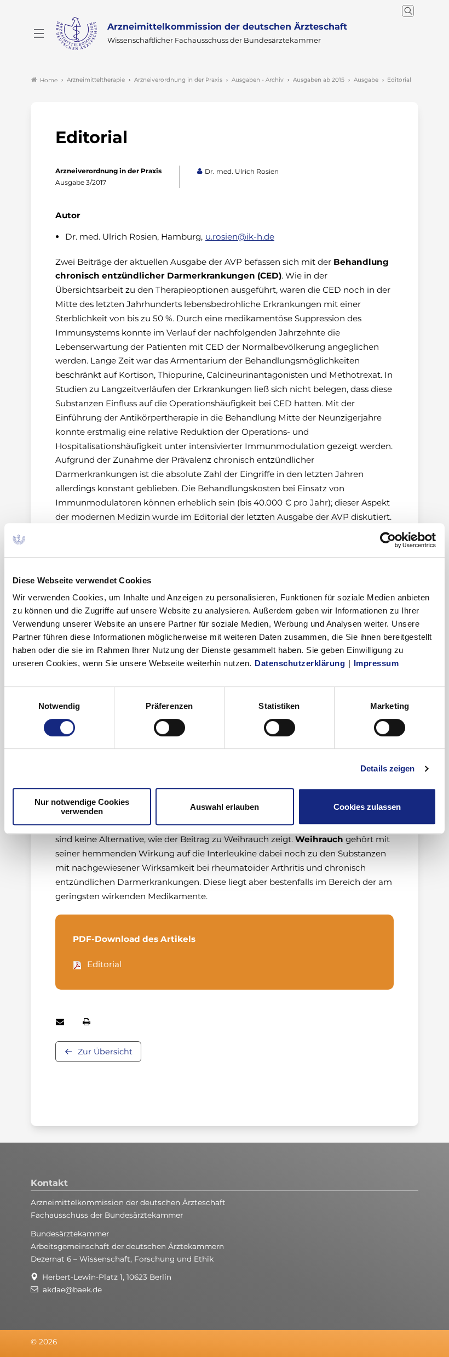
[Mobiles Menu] (39, 33)
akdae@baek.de (72, 1289)
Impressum (376, 663)
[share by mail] (60, 1021)
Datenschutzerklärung (300, 663)
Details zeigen (387, 768)
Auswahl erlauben (224, 806)
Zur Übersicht (105, 1052)
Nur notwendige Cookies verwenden (81, 806)
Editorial (104, 964)
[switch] (169, 727)
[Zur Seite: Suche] (407, 10)
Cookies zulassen (367, 806)
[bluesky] (390, 1342)
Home (48, 80)
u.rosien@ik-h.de (239, 236)
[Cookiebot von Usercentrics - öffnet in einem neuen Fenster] (388, 540)
